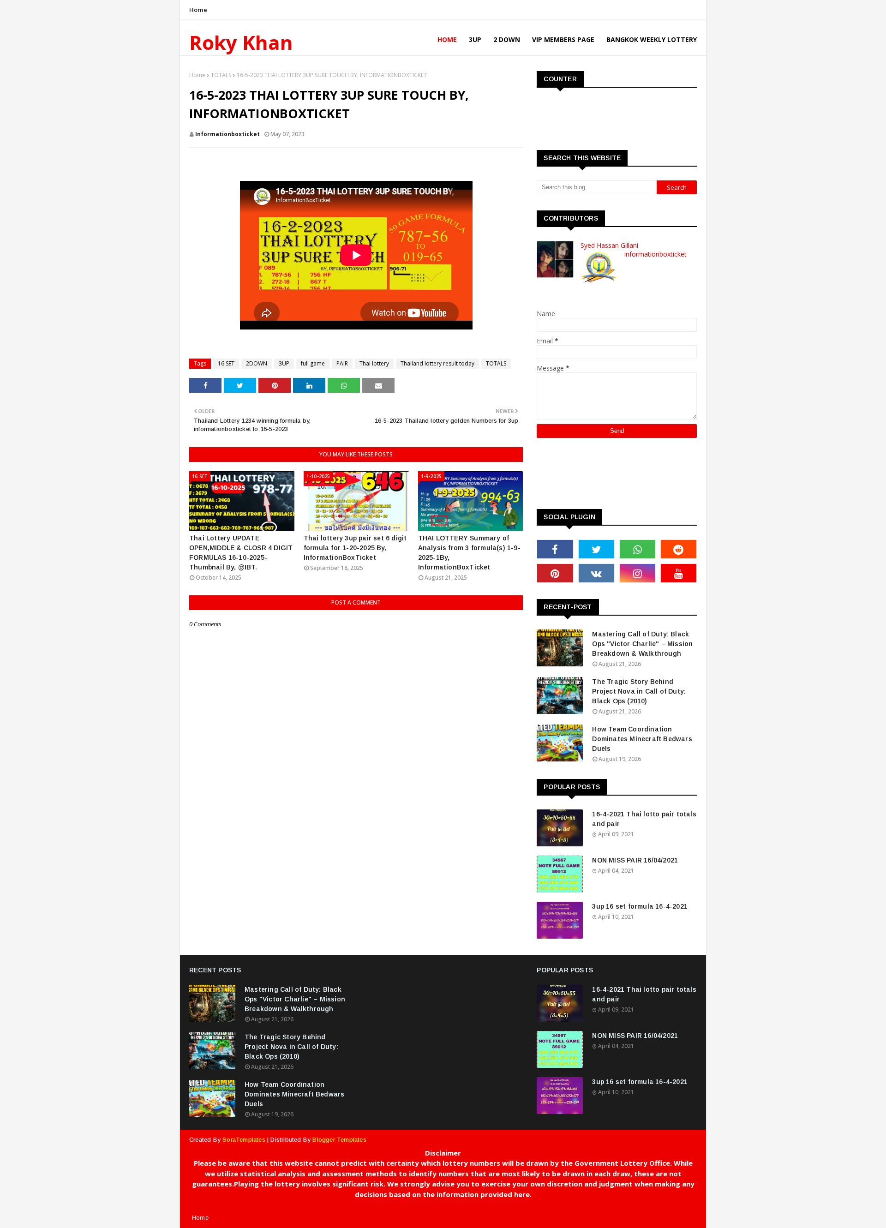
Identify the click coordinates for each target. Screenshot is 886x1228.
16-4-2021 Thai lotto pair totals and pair (644, 818)
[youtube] (678, 573)
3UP (284, 363)
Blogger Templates (339, 1139)
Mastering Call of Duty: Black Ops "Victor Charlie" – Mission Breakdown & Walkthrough (642, 643)
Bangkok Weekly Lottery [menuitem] (651, 39)
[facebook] (555, 549)
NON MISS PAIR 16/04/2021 (635, 860)
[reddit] (678, 549)
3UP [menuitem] (475, 39)
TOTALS (221, 75)
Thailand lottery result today (437, 363)
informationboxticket (227, 134)
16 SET (226, 363)
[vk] (596, 573)
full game (313, 363)
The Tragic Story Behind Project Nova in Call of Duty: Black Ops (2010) (639, 691)
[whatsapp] (637, 549)
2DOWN (256, 363)
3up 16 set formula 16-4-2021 (640, 906)
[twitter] (596, 549)
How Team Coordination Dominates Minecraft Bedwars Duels (642, 738)
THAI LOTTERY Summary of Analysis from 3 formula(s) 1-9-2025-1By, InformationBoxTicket (469, 552)
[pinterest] (555, 573)
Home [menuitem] (447, 39)
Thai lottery (374, 363)
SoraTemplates (243, 1139)
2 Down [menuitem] (506, 39)
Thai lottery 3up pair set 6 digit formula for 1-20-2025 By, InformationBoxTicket (355, 547)
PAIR (342, 363)
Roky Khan (241, 42)
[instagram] (637, 573)
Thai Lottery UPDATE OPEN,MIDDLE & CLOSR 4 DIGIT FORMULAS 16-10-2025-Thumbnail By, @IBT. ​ (241, 552)
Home (198, 10)
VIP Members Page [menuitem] (563, 39)
